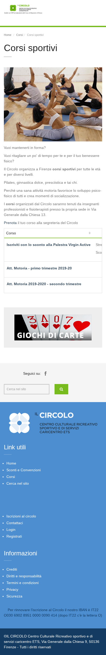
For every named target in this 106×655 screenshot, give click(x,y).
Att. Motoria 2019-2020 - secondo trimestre (44, 284)
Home (7, 34)
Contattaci (14, 523)
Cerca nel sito (17, 483)
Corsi (19, 34)
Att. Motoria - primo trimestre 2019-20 (39, 268)
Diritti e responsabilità (23, 576)
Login (10, 530)
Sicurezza (14, 596)
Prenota (10, 223)
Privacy (12, 589)
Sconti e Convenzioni (23, 470)
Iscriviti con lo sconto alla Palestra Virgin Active (49, 245)
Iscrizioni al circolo (21, 516)
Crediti (11, 569)
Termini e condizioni (22, 583)
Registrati (14, 536)
